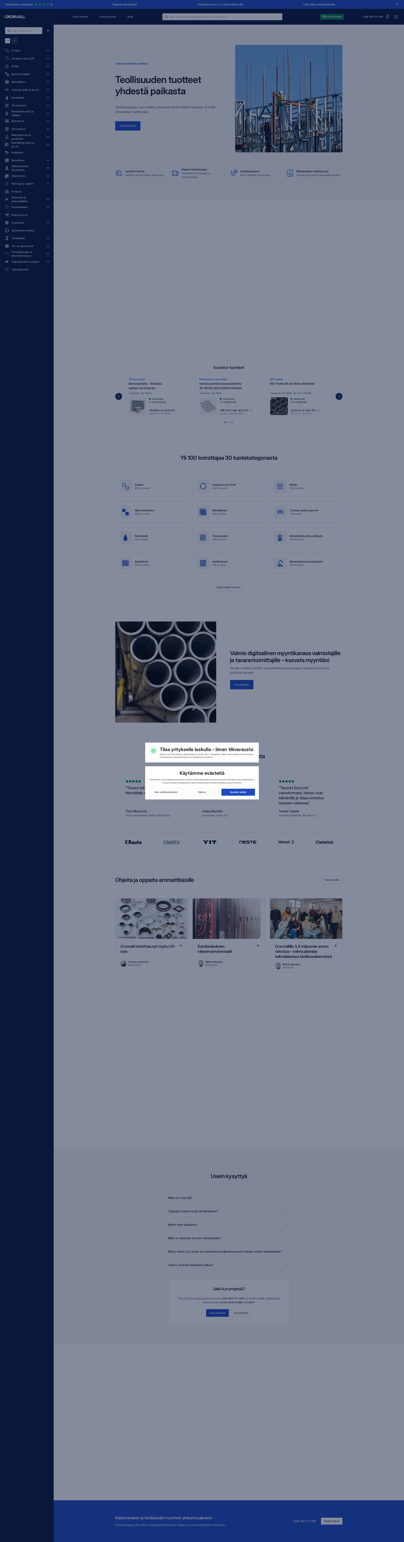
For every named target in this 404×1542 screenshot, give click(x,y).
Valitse (202, 792)
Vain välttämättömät (165, 792)
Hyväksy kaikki (238, 792)
